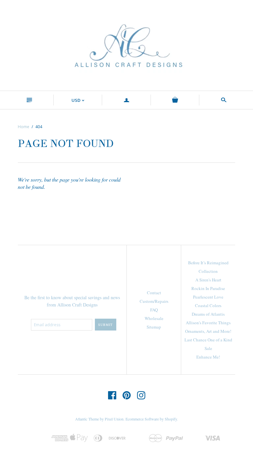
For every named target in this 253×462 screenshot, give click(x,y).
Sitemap (154, 327)
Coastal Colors (208, 305)
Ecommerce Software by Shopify (151, 418)
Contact (154, 293)
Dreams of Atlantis (208, 314)
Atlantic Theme (87, 418)
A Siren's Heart (208, 280)
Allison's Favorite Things (208, 323)
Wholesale (154, 318)
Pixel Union (114, 418)
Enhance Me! (208, 357)
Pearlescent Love (208, 297)
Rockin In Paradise (208, 288)
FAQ (154, 310)
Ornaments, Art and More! (208, 331)
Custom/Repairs (154, 301)
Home (23, 127)
